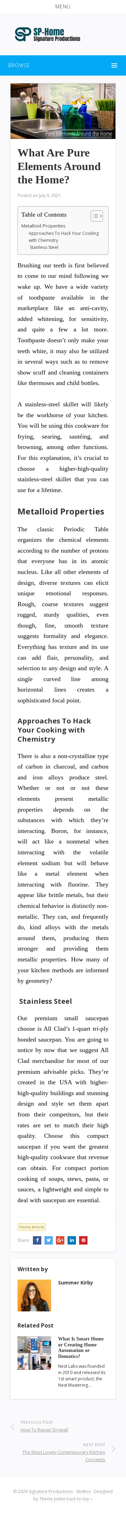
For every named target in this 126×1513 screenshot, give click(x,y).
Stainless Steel (43, 247)
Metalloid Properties (43, 226)
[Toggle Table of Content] (93, 216)
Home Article (31, 1227)
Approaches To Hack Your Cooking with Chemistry (64, 236)
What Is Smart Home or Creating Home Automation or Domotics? (81, 1347)
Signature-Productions (51, 1491)
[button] (63, 7)
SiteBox (83, 1491)
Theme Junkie (52, 1499)
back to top (78, 1499)
